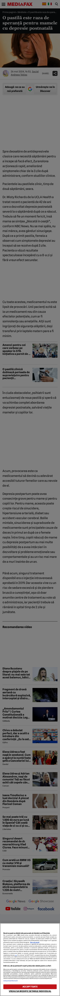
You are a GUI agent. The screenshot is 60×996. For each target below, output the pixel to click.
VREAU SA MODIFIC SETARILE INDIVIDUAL (30, 991)
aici (16, 955)
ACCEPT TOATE (30, 986)
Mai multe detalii (34, 942)
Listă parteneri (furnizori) (10, 981)
